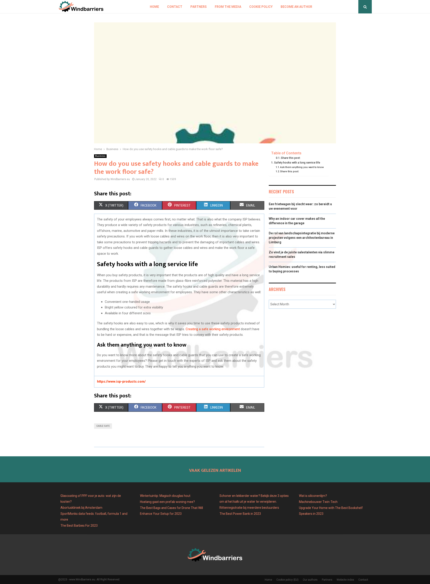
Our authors (310, 579)
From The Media (228, 7)
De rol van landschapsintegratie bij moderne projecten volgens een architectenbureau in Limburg (302, 237)
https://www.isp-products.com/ (121, 381)
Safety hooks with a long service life (297, 162)
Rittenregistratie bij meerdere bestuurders (249, 507)
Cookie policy (261, 7)
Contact (174, 7)
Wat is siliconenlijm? (313, 496)
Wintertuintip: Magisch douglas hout (165, 496)
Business (100, 156)
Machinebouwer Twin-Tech (318, 502)
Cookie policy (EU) (287, 579)
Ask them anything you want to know (302, 167)
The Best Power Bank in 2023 (240, 513)
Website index (345, 579)
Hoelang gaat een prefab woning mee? (167, 502)
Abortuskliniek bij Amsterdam (81, 507)
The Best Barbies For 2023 (79, 525)
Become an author (296, 7)
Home (154, 7)
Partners (198, 7)
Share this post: (291, 157)
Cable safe (103, 426)
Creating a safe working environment (213, 329)
